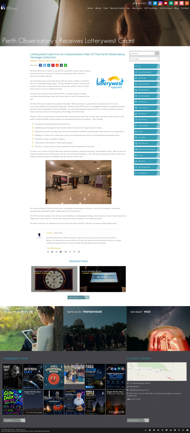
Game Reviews (142, 119)
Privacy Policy (16, 431)
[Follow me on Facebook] (48, 252)
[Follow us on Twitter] (155, 3)
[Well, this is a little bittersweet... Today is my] (12, 376)
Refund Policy (24, 431)
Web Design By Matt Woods (42, 431)
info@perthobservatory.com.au (139, 390)
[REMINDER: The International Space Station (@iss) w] (33, 402)
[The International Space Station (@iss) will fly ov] (115, 402)
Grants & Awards (143, 125)
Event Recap (142, 113)
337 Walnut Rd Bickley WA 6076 (140, 383)
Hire (128, 8)
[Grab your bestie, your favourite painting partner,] (12, 402)
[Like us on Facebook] (150, 3)
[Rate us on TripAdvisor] (171, 3)
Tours (105, 8)
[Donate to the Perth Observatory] (181, 3)
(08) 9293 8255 (134, 386)
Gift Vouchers (150, 8)
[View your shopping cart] (187, 3)
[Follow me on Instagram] (56, 252)
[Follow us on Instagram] (160, 3)
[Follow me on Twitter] (52, 252)
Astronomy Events (143, 84)
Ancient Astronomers (144, 72)
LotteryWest (142, 137)
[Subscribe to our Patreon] (176, 3)
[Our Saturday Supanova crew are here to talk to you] (74, 374)
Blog (176, 8)
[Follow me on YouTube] (61, 252)
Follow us (9, 420)
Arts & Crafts (142, 78)
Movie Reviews (143, 143)
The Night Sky (142, 173)
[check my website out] (79, 252)
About (98, 8)
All (139, 66)
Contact (185, 8)
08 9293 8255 (141, 3)
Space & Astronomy (144, 167)
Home (90, 8)
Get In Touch (133, 420)
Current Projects (143, 108)
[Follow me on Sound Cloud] (65, 252)
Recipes (140, 155)
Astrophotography (143, 96)
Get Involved (166, 8)
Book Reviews (142, 102)
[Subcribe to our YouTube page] (166, 3)
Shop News (141, 161)
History (140, 131)
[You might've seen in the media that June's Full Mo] (53, 376)
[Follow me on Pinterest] (70, 252)
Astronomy (137, 8)
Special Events (117, 8)
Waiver (32, 431)
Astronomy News (143, 90)
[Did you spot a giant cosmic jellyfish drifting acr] (95, 376)
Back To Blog (74, 297)
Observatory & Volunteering (146, 149)
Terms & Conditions (6, 431)
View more (31, 328)
